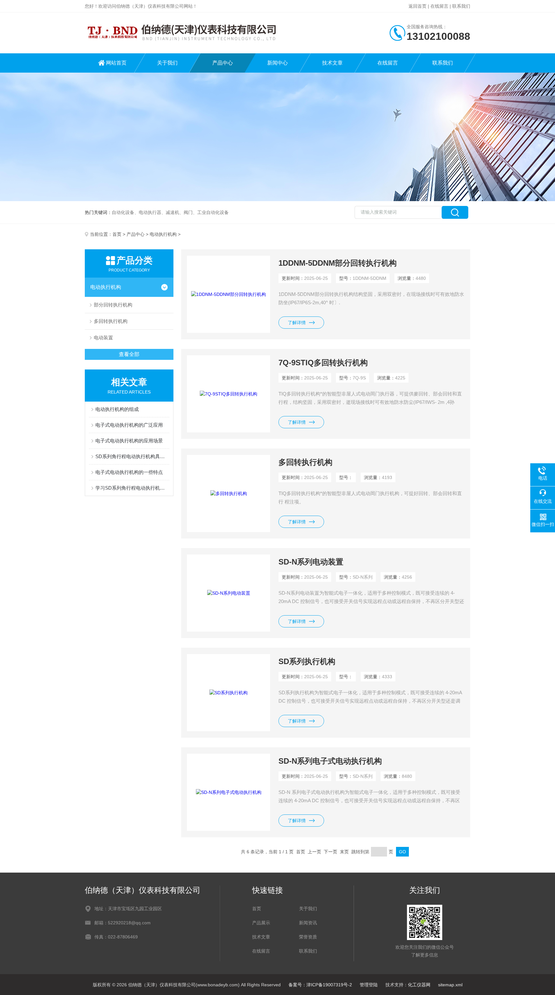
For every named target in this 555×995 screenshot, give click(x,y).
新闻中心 (277, 63)
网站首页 (116, 63)
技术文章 (332, 63)
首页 (116, 234)
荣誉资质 (308, 936)
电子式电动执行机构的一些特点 (129, 472)
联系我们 (461, 6)
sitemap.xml (450, 984)
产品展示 (261, 922)
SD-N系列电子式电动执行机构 (330, 761)
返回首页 (418, 6)
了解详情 (297, 322)
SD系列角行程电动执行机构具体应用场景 (132, 456)
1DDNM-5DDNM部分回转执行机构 (337, 263)
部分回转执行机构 (113, 304)
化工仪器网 (419, 984)
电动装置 (103, 337)
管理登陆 (369, 984)
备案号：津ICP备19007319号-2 (320, 984)
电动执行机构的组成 (117, 409)
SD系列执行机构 (306, 661)
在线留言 (439, 6)
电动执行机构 (163, 234)
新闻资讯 (308, 922)
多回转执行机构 (111, 321)
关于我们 (167, 63)
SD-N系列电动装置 (310, 561)
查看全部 (129, 354)
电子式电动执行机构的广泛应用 (129, 425)
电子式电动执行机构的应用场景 (129, 440)
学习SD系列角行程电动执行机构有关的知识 (132, 488)
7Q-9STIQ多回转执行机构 (323, 362)
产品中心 (222, 63)
